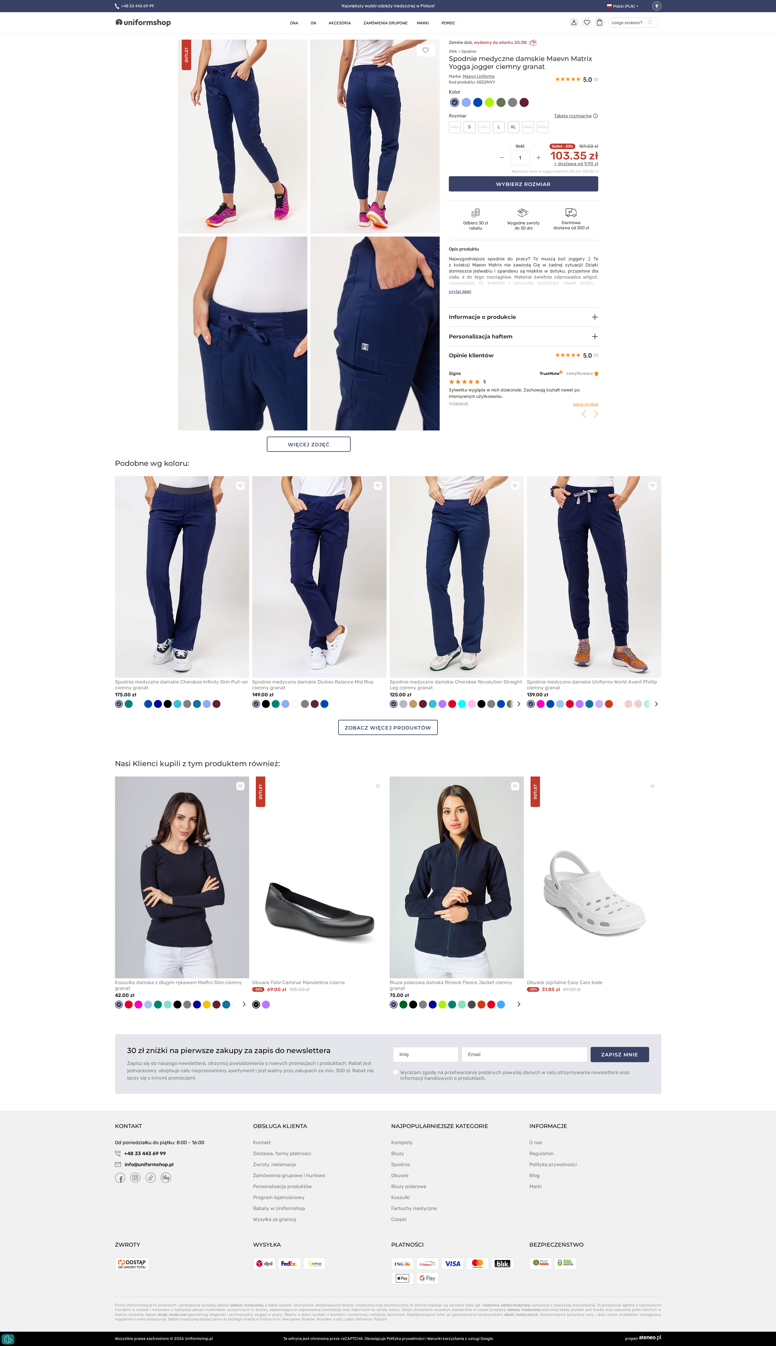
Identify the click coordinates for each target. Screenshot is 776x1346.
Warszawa (291, 1319)
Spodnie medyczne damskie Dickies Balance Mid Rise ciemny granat (313, 685)
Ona (294, 23)
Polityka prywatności (553, 1164)
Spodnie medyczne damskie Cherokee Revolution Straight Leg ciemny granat (456, 685)
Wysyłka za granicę (274, 1219)
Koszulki (400, 1197)
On (313, 23)
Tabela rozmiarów (573, 116)
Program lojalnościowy (279, 1197)
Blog (534, 1175)
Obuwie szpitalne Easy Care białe (565, 982)
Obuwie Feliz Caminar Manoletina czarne (298, 982)
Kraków (308, 1319)
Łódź (338, 1319)
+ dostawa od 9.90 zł (576, 163)
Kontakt (262, 1142)
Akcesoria (340, 23)
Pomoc (448, 23)
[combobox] (633, 23)
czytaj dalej (460, 291)
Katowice (364, 1319)
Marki (423, 23)
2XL (528, 127)
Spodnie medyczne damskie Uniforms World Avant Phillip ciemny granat (592, 685)
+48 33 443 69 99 (137, 6)
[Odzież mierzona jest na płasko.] (595, 116)
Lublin (349, 1319)
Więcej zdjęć (309, 445)
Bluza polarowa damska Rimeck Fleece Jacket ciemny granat (451, 985)
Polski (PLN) (624, 6)
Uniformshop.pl (199, 1338)
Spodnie (468, 51)
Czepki (398, 1219)
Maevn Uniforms (479, 76)
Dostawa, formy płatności (282, 1153)
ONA (453, 51)
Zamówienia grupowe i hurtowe (289, 1175)
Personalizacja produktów (282, 1186)
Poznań (380, 1319)
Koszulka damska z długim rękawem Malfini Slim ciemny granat (178, 985)
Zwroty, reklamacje (274, 1164)
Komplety (402, 1142)
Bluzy (397, 1153)
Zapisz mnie (619, 1055)
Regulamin (541, 1153)
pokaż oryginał (585, 404)
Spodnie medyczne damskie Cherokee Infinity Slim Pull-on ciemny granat (181, 685)
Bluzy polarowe (408, 1186)
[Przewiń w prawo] (516, 704)
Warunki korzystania (445, 1338)
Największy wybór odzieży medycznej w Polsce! (388, 6)
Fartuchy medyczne (414, 1208)
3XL (542, 127)
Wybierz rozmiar (523, 184)
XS (455, 127)
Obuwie (400, 1175)
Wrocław (324, 1319)
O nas (535, 1142)
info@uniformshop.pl (148, 1164)
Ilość (520, 146)
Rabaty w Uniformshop (279, 1208)
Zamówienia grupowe (385, 23)
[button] (523, 317)
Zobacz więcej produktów (388, 728)
